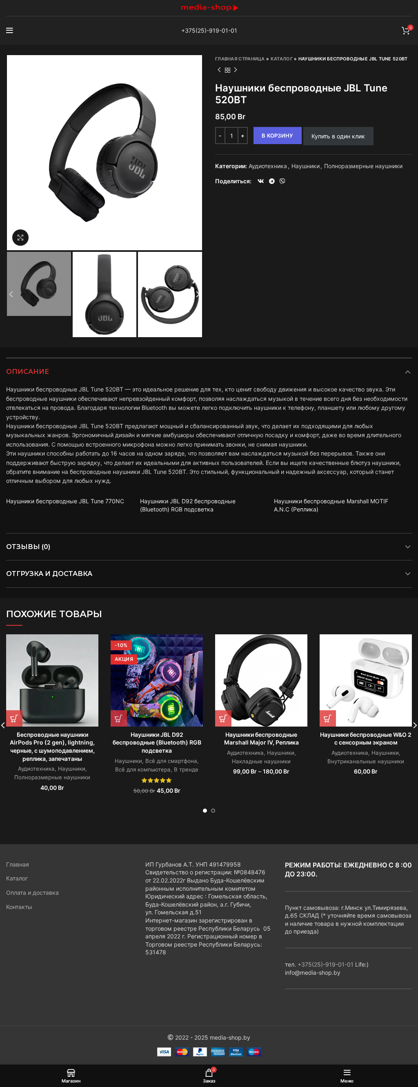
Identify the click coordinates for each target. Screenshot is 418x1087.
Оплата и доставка (32, 892)
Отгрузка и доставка (49, 574)
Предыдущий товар (219, 70)
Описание (27, 372)
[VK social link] (261, 181)
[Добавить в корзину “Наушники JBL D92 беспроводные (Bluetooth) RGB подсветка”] (119, 718)
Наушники (305, 166)
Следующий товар (235, 70)
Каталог (282, 59)
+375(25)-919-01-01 (209, 30)
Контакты (19, 906)
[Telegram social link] (272, 181)
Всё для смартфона (171, 761)
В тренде (186, 769)
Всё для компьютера (143, 769)
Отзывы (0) (28, 547)
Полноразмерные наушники (363, 166)
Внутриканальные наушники (365, 761)
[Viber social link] (282, 181)
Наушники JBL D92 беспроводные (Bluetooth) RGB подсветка (157, 742)
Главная (17, 864)
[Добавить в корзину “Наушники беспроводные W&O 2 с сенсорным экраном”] (328, 718)
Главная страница (240, 59)
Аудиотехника (268, 166)
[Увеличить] (20, 237)
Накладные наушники (261, 761)
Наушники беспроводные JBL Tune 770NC (65, 501)
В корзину (277, 135)
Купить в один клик (338, 136)
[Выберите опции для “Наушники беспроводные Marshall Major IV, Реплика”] (223, 718)
